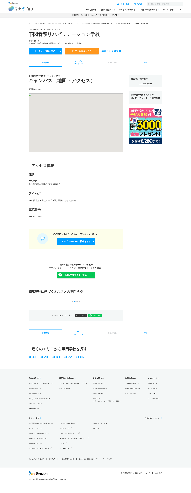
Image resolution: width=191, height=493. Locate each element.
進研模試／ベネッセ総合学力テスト (41, 423)
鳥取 (34, 357)
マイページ (152, 378)
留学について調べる (36, 403)
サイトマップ (107, 459)
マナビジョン (20, 8)
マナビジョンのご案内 (36, 459)
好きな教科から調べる (133, 388)
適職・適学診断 (98, 393)
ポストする (82, 315)
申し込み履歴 (152, 388)
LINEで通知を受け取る (76, 275)
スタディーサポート (36, 428)
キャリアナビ (64, 428)
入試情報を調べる (35, 393)
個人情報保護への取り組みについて (135, 473)
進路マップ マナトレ (100, 423)
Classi (62, 443)
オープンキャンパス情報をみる (76, 241)
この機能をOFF (145, 83)
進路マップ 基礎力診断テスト (39, 433)
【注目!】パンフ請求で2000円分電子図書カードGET (94, 15)
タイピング (96, 428)
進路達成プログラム (36, 443)
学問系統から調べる (132, 383)
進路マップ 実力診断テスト (38, 438)
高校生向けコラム (35, 409)
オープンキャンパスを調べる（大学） (42, 383)
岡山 (58, 357)
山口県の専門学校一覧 (56, 23)
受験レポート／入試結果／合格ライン (73, 438)
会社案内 (158, 473)
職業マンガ (107, 400)
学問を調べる (130, 378)
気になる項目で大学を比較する (39, 399)
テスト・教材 (168, 10)
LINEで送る (97, 315)
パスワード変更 (153, 399)
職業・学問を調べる (149, 10)
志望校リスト (152, 383)
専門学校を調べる (107, 10)
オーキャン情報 (44, 51)
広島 (70, 357)
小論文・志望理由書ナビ (68, 433)
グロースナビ (64, 448)
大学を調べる (91, 10)
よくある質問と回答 (67, 459)
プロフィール (152, 393)
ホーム (31, 23)
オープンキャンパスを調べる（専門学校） (74, 383)
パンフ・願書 (81, 51)
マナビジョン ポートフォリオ (39, 448)
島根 (46, 357)
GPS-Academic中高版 (67, 423)
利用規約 (52, 459)
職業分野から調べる (100, 388)
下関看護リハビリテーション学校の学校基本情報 (83, 23)
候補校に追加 (109, 51)
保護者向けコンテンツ (153, 418)
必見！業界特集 (64, 388)
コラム (180, 10)
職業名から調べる (99, 383)
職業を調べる (98, 378)
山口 (82, 357)
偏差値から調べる (35, 388)
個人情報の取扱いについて (88, 459)
